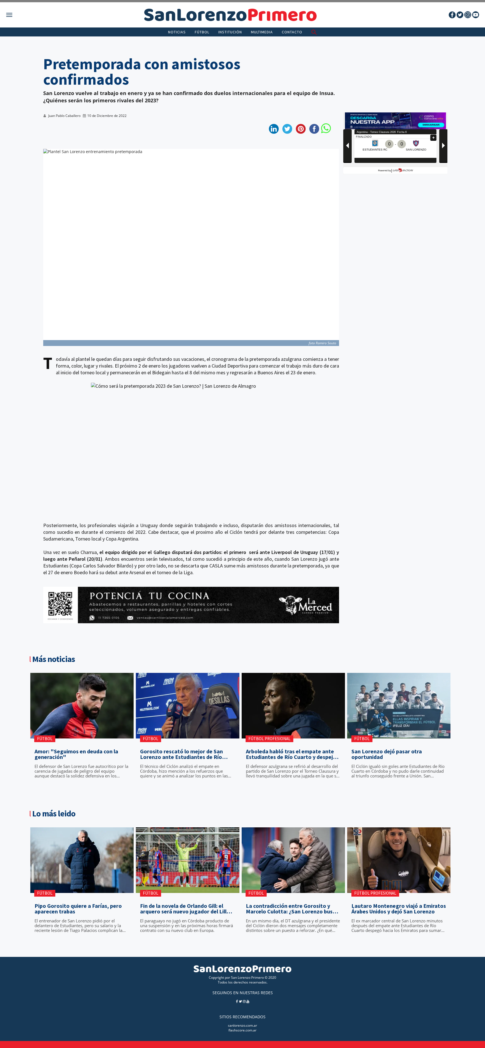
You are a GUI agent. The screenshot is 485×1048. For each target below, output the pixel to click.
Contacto (292, 31)
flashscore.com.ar (242, 1030)
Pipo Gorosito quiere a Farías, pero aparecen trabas (78, 908)
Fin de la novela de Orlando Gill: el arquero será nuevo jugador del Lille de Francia (185, 908)
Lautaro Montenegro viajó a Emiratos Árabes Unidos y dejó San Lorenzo (398, 908)
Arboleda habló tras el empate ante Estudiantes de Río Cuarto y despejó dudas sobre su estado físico (291, 754)
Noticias (177, 31)
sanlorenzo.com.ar (242, 1025)
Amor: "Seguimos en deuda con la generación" (76, 754)
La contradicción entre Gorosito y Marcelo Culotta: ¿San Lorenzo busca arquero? (292, 908)
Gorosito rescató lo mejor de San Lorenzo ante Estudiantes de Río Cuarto (181, 754)
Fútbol (202, 31)
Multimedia (262, 31)
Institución (230, 31)
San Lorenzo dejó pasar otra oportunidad (386, 754)
